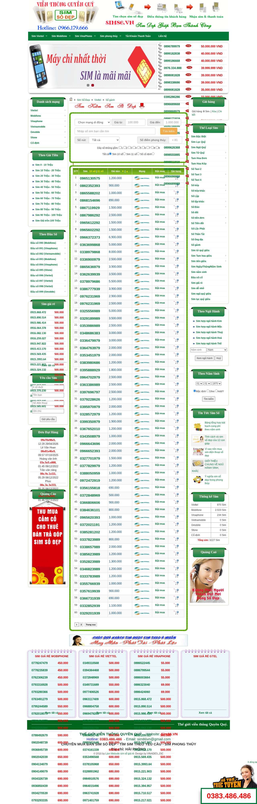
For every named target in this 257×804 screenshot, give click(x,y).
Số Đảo (195, 207)
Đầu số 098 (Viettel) (42, 286)
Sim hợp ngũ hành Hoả (209, 338)
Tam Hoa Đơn (199, 158)
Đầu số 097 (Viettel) (42, 281)
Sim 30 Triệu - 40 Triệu (47, 181)
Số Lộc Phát (198, 228)
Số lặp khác (197, 201)
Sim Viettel (36, 36)
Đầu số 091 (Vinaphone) (44, 248)
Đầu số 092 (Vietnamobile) (45, 253)
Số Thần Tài (197, 234)
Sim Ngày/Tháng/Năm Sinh (206, 266)
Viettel (34, 110)
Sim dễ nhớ (197, 288)
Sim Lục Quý (198, 142)
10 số (92, 171)
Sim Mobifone (58, 36)
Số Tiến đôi (197, 223)
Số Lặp (195, 196)
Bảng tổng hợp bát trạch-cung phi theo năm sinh (215, 426)
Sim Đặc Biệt (198, 136)
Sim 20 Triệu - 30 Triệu (47, 175)
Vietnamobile (38, 126)
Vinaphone (37, 121)
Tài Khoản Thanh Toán (138, 36)
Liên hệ (162, 36)
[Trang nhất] (70, 100)
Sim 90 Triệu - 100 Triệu (48, 215)
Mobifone (36, 115)
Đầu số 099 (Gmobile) (43, 291)
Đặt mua (160, 177)
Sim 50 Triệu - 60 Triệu (47, 192)
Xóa (214, 111)
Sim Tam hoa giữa (201, 255)
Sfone (34, 137)
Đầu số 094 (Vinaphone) (44, 264)
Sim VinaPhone (82, 36)
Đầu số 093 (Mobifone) (43, 259)
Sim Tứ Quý (198, 152)
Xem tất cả (48, 365)
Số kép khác (198, 190)
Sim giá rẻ (197, 283)
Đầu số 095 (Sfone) (41, 270)
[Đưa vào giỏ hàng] (176, 192)
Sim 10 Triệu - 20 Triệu (47, 170)
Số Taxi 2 (196, 169)
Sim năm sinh (199, 272)
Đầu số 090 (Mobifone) (43, 243)
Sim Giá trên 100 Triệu (47, 220)
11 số (100, 171)
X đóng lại (252, 762)
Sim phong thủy (108, 36)
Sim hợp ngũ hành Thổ (208, 343)
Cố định (35, 143)
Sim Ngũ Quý (198, 147)
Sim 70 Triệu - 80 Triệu (47, 203)
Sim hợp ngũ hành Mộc (209, 326)
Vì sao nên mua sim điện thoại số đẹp (214, 452)
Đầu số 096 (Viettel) (42, 275)
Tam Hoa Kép (198, 163)
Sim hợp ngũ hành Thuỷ (209, 332)
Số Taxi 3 (196, 174)
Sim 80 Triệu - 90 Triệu (47, 209)
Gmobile (35, 132)
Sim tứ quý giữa (200, 250)
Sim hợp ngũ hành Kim (209, 321)
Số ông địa (197, 239)
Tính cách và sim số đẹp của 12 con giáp (215, 440)
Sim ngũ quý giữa (201, 293)
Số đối (194, 212)
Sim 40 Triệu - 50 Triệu (47, 187)
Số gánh (110, 100)
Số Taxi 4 (196, 180)
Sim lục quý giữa (200, 299)
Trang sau (91, 624)
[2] (90, 66)
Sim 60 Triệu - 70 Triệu (47, 198)
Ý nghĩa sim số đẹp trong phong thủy (214, 480)
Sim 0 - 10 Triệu (44, 164)
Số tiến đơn (197, 217)
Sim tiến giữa (198, 261)
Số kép (195, 185)
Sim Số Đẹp (83, 100)
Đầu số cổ (197, 277)
